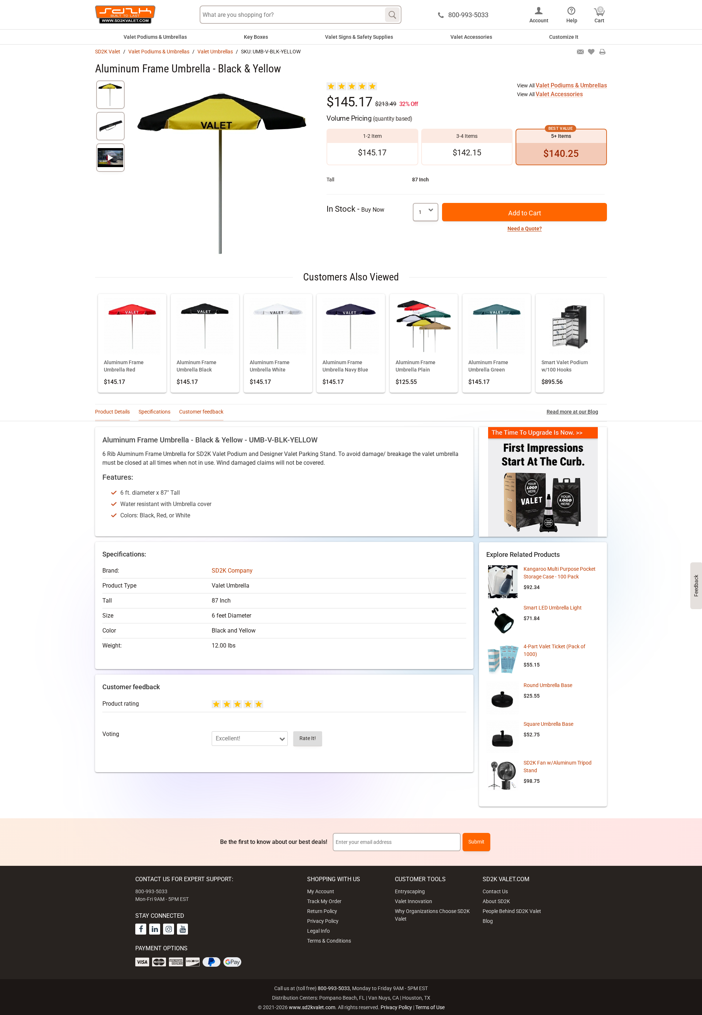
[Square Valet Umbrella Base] (502, 736)
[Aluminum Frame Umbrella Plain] (424, 327)
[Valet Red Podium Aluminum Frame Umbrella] (132, 327)
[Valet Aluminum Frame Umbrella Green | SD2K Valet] (496, 327)
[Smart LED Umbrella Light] (502, 620)
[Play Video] (110, 157)
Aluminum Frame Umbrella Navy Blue (345, 366)
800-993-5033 (334, 988)
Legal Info (318, 931)
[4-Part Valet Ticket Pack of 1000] (502, 659)
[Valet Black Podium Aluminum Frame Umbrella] (205, 327)
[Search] (392, 14)
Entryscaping (410, 891)
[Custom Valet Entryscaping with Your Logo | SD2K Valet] (543, 482)
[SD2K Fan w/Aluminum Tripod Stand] (502, 775)
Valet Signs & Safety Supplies (359, 37)
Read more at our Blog (572, 412)
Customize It (563, 37)
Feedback (696, 586)
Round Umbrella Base (548, 685)
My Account (320, 891)
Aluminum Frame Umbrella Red (124, 366)
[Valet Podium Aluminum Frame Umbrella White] (278, 327)
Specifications (154, 412)
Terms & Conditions (329, 941)
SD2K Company (232, 570)
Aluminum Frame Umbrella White (270, 366)
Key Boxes (256, 37)
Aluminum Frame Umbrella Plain (415, 366)
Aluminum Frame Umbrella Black (196, 366)
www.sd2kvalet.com (312, 1007)
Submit (476, 842)
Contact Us (495, 891)
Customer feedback (201, 412)
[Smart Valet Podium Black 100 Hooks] (569, 327)
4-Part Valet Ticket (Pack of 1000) (554, 650)
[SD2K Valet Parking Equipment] (125, 14)
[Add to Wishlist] (591, 52)
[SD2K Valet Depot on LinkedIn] (154, 929)
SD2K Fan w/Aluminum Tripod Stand (558, 766)
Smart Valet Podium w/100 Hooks (564, 366)
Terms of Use (430, 1007)
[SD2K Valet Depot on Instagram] (168, 929)
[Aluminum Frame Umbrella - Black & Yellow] (110, 94)
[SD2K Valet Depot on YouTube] (182, 929)
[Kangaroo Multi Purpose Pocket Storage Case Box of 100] (502, 581)
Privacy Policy (323, 921)
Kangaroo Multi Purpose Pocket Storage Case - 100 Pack (560, 573)
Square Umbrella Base (548, 724)
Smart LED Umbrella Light (553, 608)
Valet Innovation (413, 901)
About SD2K (496, 901)
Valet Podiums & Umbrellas (155, 37)
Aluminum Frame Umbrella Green (488, 366)
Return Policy (322, 911)
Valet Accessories (471, 37)
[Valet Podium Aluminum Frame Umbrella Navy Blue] (350, 327)
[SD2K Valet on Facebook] (140, 929)
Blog (488, 921)
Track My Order (324, 901)
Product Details (112, 412)
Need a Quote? (524, 228)
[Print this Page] (602, 52)
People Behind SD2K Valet (512, 911)
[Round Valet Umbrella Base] (502, 698)
